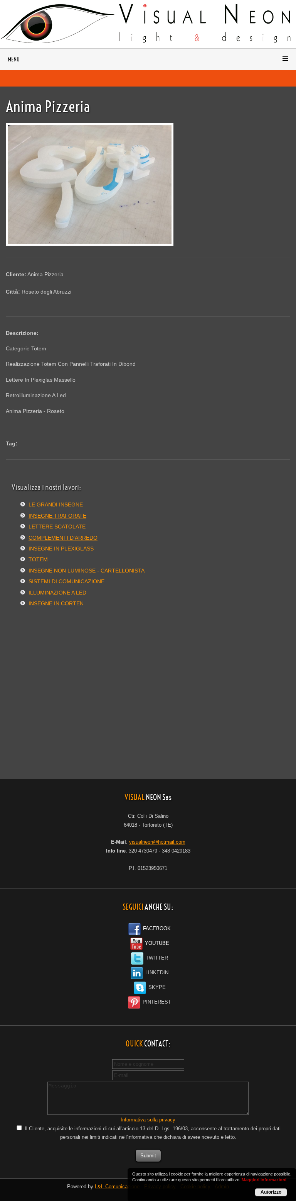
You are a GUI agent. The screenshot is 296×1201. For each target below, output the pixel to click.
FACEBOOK (156, 928)
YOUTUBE (156, 943)
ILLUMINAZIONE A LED (57, 592)
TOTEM (38, 559)
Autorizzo (271, 1192)
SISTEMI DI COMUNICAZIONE (66, 581)
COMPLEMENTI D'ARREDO (63, 538)
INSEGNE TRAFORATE (57, 516)
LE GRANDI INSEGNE (56, 504)
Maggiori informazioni (264, 1179)
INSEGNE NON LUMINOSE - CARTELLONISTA (87, 570)
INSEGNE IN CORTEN (56, 603)
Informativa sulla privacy (148, 1120)
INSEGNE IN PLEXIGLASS (61, 548)
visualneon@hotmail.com (157, 842)
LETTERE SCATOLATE (57, 526)
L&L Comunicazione (117, 1186)
